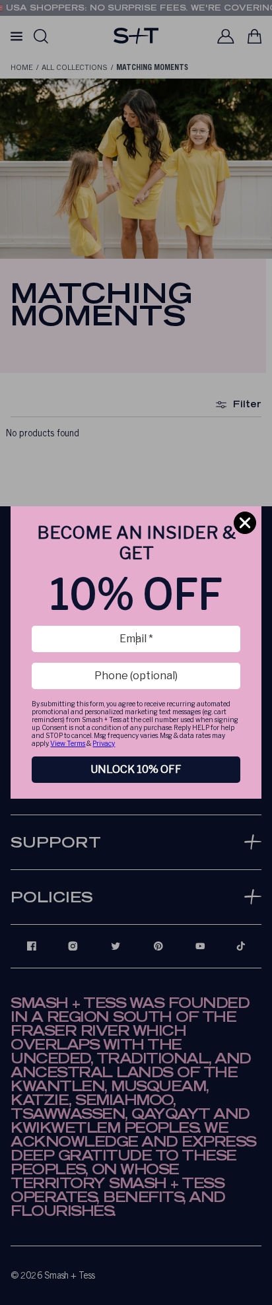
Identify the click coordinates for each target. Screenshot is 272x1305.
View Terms (67, 743)
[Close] (245, 523)
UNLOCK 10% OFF (136, 769)
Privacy (103, 743)
